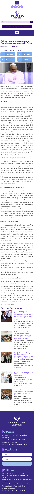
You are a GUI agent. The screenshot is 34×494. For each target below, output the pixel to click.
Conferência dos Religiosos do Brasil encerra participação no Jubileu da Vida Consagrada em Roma (23, 355)
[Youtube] (18, 6)
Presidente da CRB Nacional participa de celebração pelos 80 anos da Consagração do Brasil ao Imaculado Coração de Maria (23, 315)
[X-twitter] (15, 6)
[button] (17, 2)
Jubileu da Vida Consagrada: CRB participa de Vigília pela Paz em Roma (23, 392)
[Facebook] (12, 6)
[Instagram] (21, 6)
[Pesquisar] (31, 22)
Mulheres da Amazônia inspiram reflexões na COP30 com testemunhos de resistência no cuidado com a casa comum (23, 335)
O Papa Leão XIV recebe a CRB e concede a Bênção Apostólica (23, 374)
